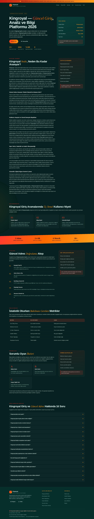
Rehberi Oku (14, 41)
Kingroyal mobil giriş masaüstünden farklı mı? (22, 449)
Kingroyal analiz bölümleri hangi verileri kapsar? (22, 479)
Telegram (13, 501)
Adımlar (68, 5)
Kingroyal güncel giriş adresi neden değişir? (21, 418)
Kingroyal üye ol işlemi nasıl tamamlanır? (20, 427)
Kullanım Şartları (67, 498)
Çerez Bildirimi (67, 500)
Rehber (57, 5)
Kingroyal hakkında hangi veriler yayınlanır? (21, 462)
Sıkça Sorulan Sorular (46, 505)
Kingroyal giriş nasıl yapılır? (17, 414)
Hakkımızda (66, 493)
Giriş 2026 (63, 5)
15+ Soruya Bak (24, 41)
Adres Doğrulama (45, 498)
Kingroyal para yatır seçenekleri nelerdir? (21, 436)
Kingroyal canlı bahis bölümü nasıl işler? (20, 444)
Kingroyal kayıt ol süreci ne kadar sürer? (20, 431)
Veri (72, 5)
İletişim (65, 503)
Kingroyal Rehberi (45, 493)
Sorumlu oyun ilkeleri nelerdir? (18, 471)
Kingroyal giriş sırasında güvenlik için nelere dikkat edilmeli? (25, 475)
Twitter (21, 501)
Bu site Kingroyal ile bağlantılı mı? (19, 457)
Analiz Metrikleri (45, 500)
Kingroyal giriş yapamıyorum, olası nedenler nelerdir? (24, 453)
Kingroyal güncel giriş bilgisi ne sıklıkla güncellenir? (23, 466)
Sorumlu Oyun (78, 5)
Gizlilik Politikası (67, 496)
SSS (84, 5)
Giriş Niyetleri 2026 (46, 496)
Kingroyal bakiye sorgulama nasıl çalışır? (21, 440)
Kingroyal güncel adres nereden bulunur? (21, 423)
